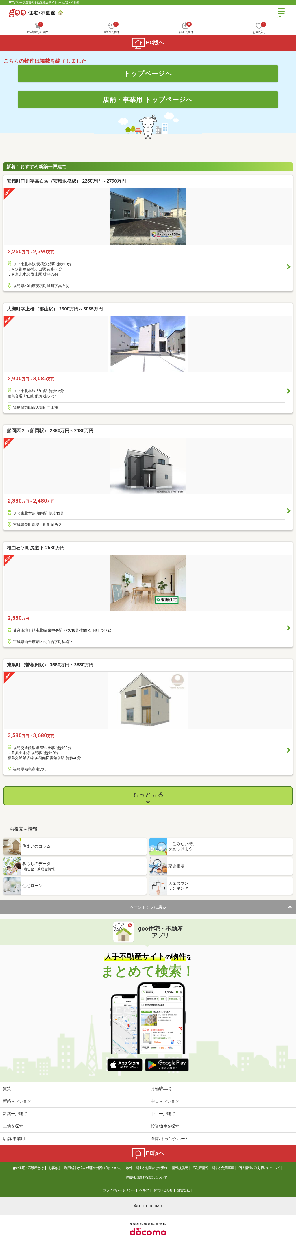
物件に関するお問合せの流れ (146, 1168)
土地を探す (13, 1126)
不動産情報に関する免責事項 (213, 1168)
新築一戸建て (15, 1113)
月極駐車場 (161, 1088)
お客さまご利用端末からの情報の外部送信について (84, 1168)
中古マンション (165, 1101)
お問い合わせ (163, 1190)
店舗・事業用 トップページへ (148, 99)
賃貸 (7, 1088)
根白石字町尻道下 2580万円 (36, 547)
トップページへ (148, 73)
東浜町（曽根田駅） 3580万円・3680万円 (50, 665)
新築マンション (17, 1101)
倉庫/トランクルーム (170, 1138)
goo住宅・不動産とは (28, 1168)
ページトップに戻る (148, 907)
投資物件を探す (165, 1126)
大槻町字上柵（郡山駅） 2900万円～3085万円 (55, 309)
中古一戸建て (163, 1113)
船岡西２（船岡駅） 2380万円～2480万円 (50, 430)
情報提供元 (180, 1168)
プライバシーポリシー (119, 1190)
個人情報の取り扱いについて (259, 1168)
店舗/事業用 (14, 1138)
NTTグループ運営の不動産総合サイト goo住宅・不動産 (44, 2)
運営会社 (183, 1190)
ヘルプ (144, 1190)
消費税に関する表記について (146, 1177)
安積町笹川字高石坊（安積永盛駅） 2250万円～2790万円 (66, 181)
